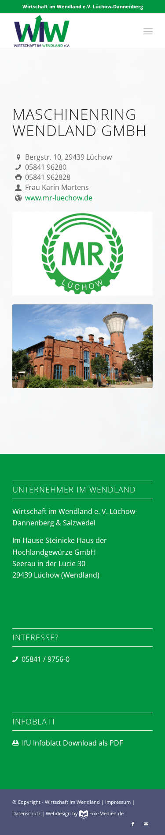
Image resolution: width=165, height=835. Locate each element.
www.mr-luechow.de (58, 198)
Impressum (118, 802)
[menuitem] (148, 31)
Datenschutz (26, 813)
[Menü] (148, 31)
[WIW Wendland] (68, 31)
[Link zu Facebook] (132, 824)
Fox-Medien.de (106, 813)
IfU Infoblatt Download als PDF (72, 743)
